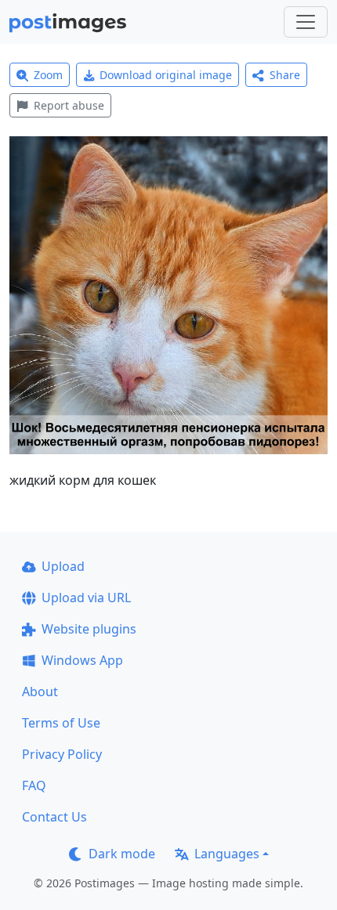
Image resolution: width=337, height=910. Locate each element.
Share (285, 74)
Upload (63, 566)
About (40, 691)
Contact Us (54, 816)
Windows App (82, 660)
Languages (226, 853)
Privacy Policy (62, 754)
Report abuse (69, 105)
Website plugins (89, 628)
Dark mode (122, 853)
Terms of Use (61, 722)
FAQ (34, 785)
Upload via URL (86, 597)
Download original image (166, 74)
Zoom (48, 74)
